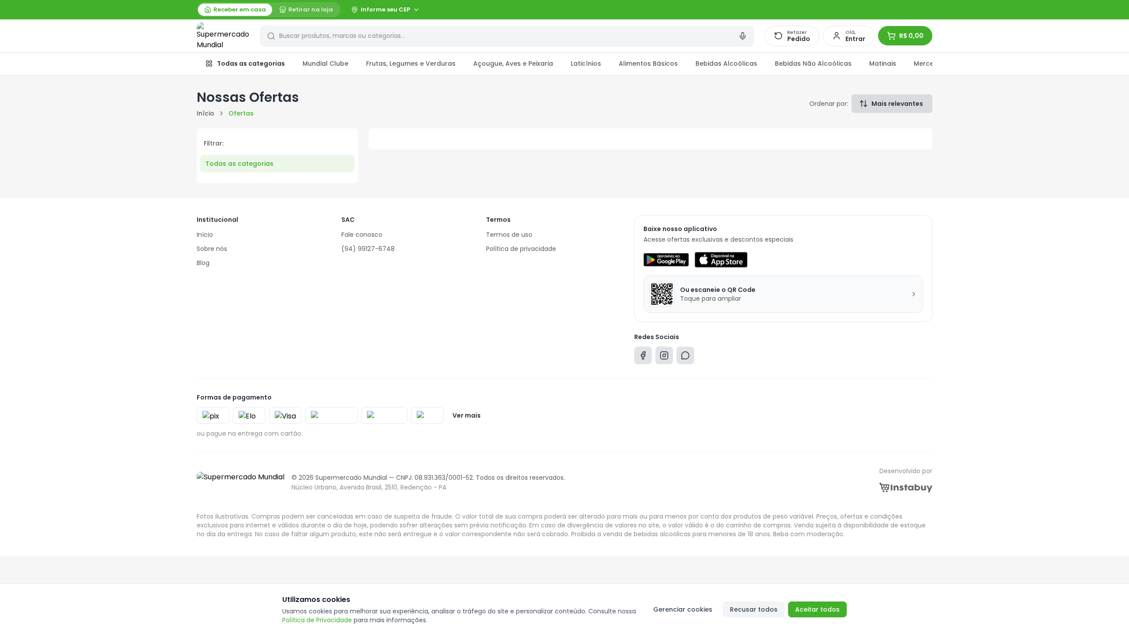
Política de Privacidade (317, 620)
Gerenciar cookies (682, 609)
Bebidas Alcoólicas (726, 63)
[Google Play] (666, 260)
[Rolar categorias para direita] (922, 64)
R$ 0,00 (911, 35)
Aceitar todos (817, 609)
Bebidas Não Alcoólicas (813, 63)
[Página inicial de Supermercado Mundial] (223, 36)
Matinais (882, 63)
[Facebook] (643, 357)
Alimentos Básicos (648, 63)
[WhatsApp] (685, 357)
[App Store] (721, 260)
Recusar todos (754, 609)
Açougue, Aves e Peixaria (513, 63)
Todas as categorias (251, 63)
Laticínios (586, 63)
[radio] (235, 10)
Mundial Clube (325, 63)
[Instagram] (664, 357)
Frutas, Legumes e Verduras (411, 63)
